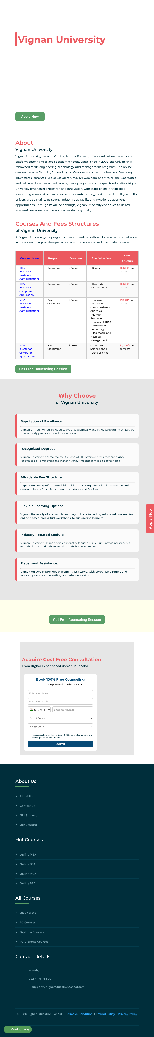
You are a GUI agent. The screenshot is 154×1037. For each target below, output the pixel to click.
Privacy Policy (127, 1014)
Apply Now (30, 116)
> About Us (24, 796)
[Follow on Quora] (58, 997)
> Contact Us (25, 805)
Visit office (20, 1029)
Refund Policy (105, 1014)
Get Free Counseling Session (43, 369)
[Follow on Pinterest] (50, 997)
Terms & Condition (79, 1014)
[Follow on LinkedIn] (34, 997)
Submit (60, 744)
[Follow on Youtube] (43, 997)
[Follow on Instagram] (27, 997)
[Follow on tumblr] (65, 997)
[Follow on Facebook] (18, 997)
